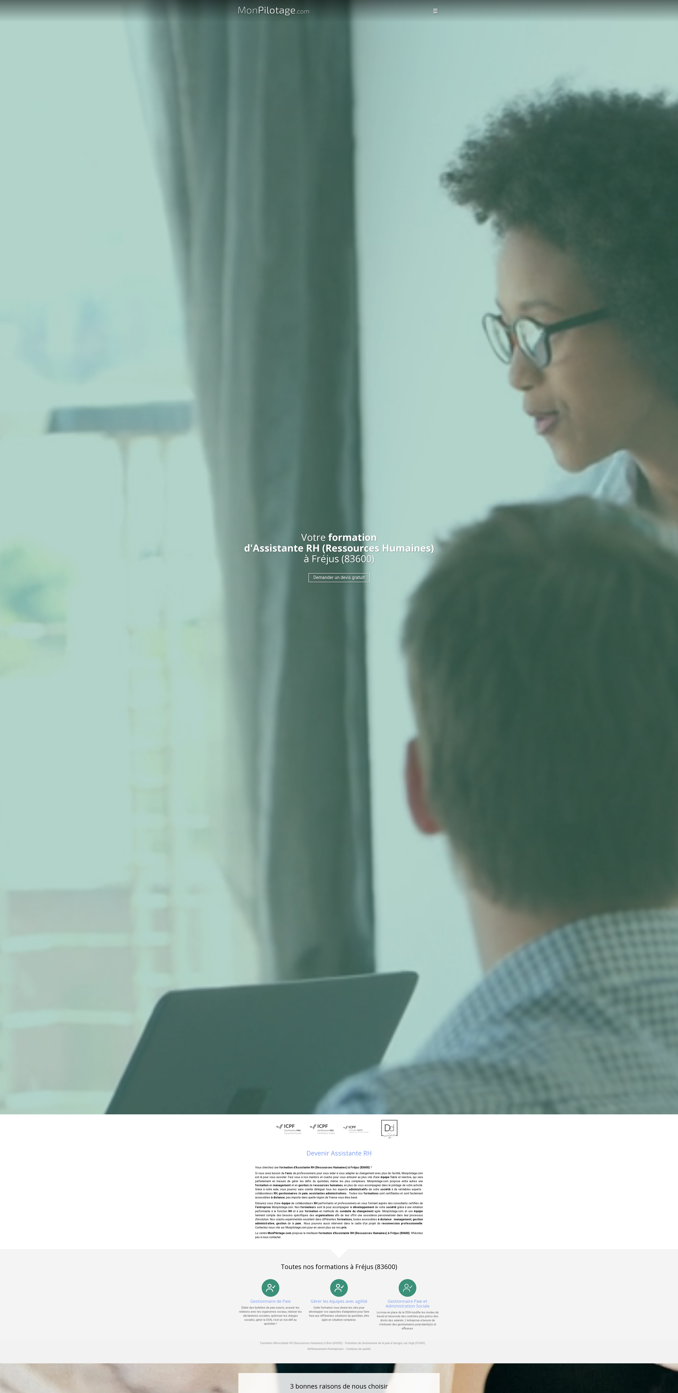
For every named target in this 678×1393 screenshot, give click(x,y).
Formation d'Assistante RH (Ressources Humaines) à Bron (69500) (301, 1343)
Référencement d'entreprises (325, 1349)
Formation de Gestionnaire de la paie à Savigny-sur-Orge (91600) (385, 1343)
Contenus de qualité (358, 1349)
